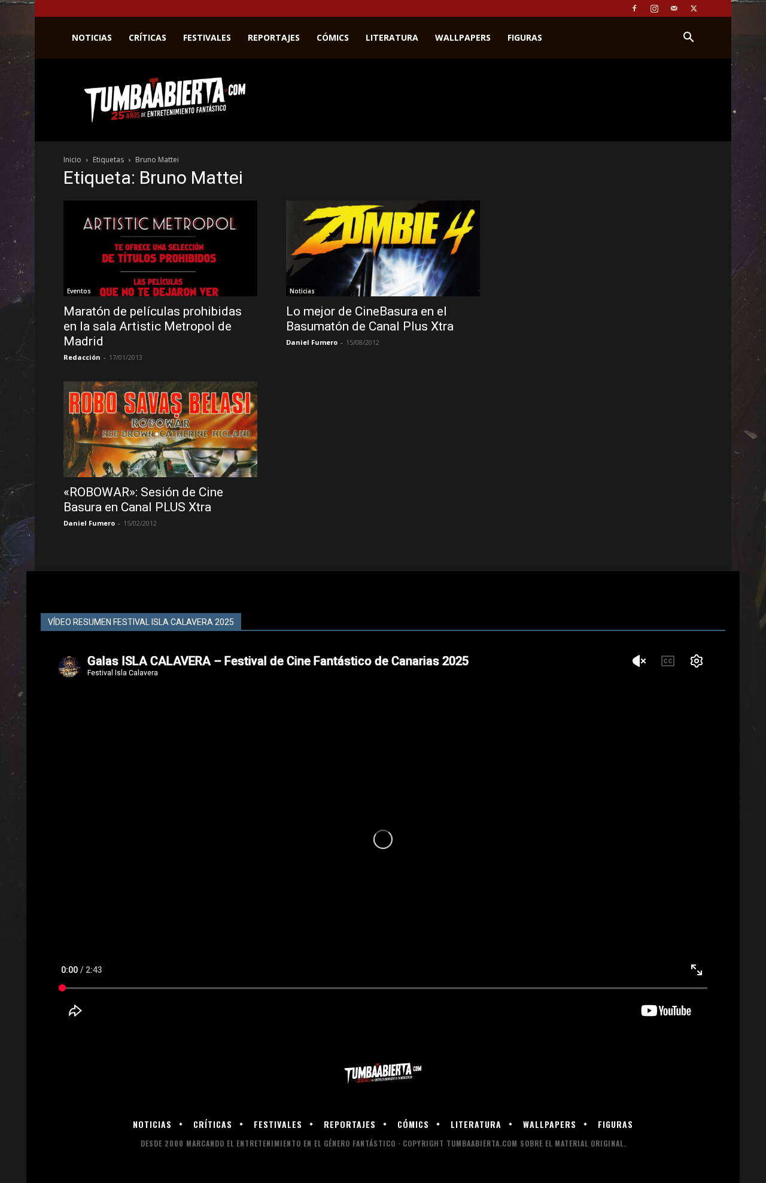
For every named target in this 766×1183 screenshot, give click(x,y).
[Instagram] (654, 8)
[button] (688, 38)
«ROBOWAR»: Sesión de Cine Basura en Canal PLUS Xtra (143, 499)
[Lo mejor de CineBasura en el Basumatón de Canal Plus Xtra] (383, 248)
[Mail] (674, 8)
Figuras (524, 37)
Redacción (82, 357)
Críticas (147, 37)
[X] (694, 8)
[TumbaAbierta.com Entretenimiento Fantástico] (383, 1074)
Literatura (392, 37)
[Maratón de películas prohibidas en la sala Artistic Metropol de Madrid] (160, 248)
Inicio (72, 159)
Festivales (207, 37)
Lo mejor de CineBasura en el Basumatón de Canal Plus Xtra (370, 318)
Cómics (333, 37)
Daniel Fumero (312, 342)
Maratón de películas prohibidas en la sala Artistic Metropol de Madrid (152, 326)
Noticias (92, 37)
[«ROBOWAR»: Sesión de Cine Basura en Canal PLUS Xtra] (160, 429)
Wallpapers (463, 37)
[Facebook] (634, 8)
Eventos (79, 291)
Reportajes (274, 37)
